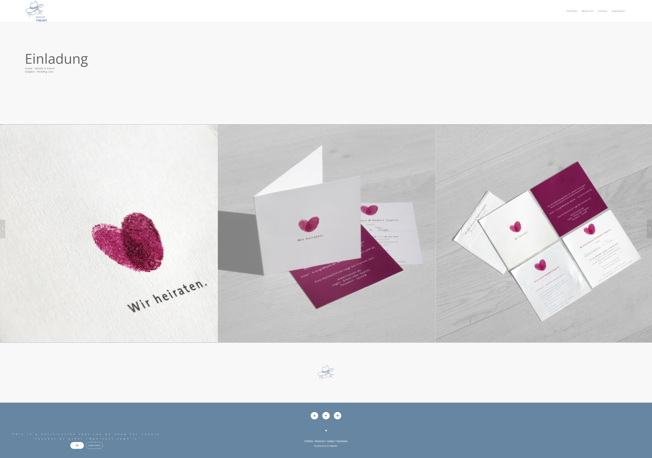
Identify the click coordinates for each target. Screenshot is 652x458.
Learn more (94, 445)
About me (320, 440)
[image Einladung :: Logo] (109, 234)
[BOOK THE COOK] (649, 229)
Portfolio (308, 440)
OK (77, 445)
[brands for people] (2, 229)
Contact (330, 440)
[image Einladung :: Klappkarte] (327, 234)
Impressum (342, 440)
